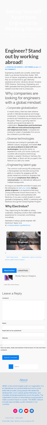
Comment (5, 298)
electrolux (38, 257)
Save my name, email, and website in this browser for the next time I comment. (23, 349)
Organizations (14, 257)
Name (4, 323)
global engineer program (17, 259)
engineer (32, 257)
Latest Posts (23, 270)
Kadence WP (30, 421)
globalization (25, 257)
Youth (8, 257)
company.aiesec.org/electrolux (18, 225)
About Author (9, 270)
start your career (24, 188)
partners (7, 259)
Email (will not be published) (12, 330)
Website (5, 338)
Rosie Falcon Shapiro (15, 67)
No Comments (10, 69)
